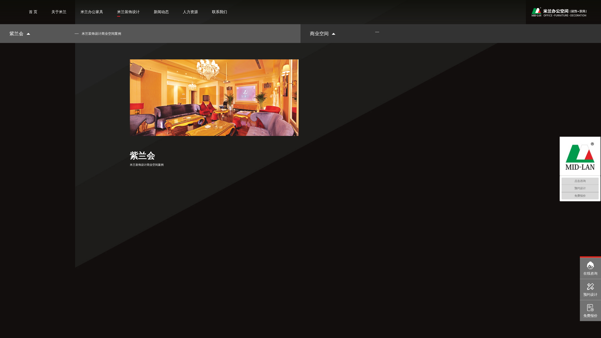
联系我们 (219, 12)
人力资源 (190, 12)
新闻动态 (161, 12)
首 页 (33, 12)
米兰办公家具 (92, 12)
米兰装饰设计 (128, 12)
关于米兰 (58, 12)
